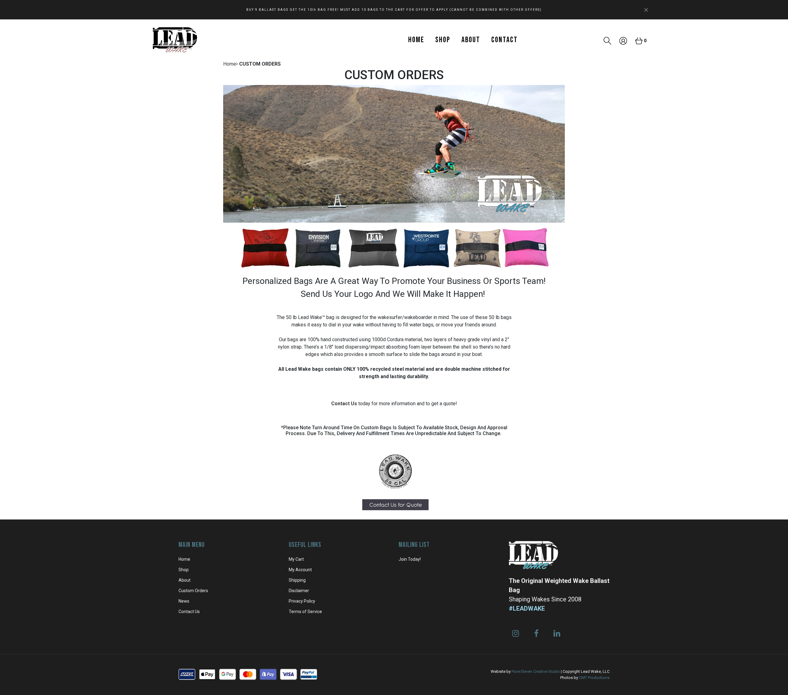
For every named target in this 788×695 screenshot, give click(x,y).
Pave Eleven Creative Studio (536, 671)
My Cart (296, 559)
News (184, 601)
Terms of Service (305, 611)
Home (416, 40)
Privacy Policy (302, 601)
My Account (300, 569)
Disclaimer (299, 590)
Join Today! (410, 559)
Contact (504, 40)
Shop (442, 40)
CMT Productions (594, 677)
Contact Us (344, 403)
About (470, 40)
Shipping (297, 580)
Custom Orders (193, 590)
